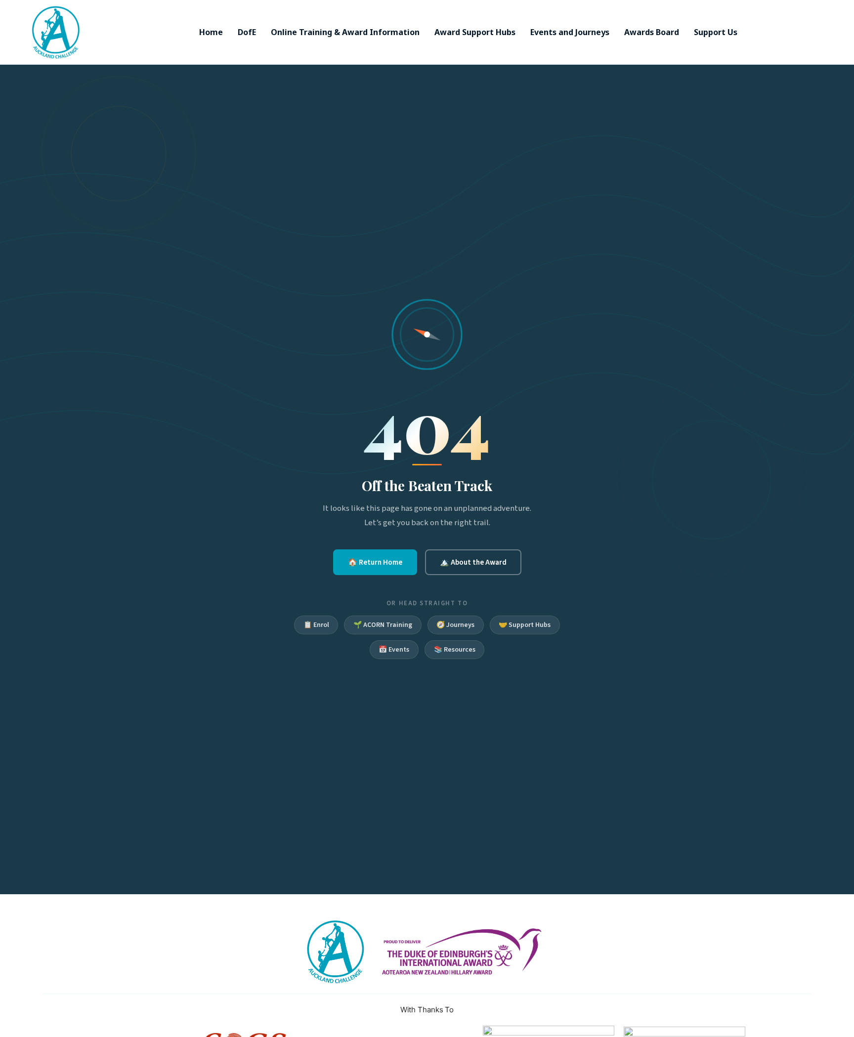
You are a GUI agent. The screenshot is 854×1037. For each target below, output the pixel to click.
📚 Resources (454, 650)
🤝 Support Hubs (525, 625)
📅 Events (394, 650)
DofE (247, 32)
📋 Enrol (316, 625)
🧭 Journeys (455, 625)
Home (211, 32)
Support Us (715, 32)
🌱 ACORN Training (382, 625)
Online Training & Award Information (345, 32)
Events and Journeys (569, 32)
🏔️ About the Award (473, 562)
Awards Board (651, 32)
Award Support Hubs (474, 32)
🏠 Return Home (375, 562)
